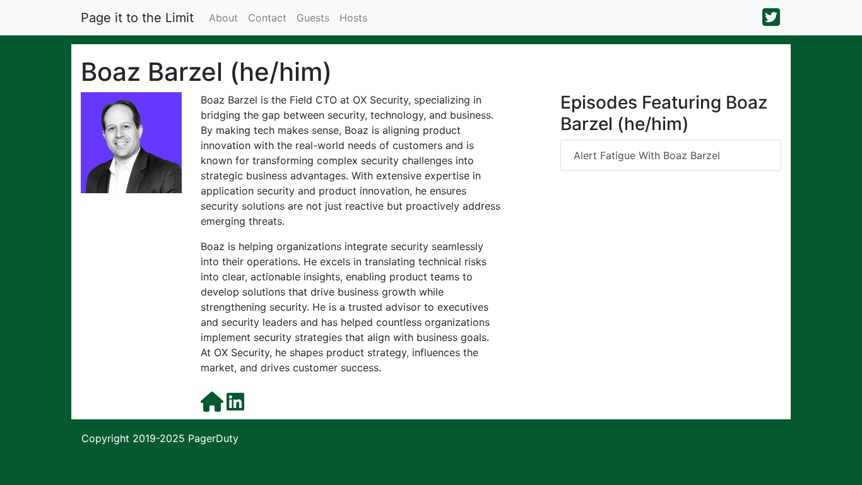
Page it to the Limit (137, 17)
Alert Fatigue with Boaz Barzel (647, 155)
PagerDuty (213, 438)
